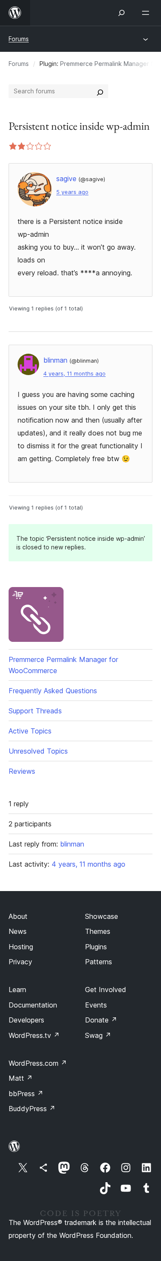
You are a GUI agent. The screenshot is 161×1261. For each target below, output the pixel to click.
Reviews (22, 771)
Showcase (101, 916)
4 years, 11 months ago (74, 373)
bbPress (26, 1093)
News (18, 931)
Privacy (20, 961)
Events (96, 1005)
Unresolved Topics (38, 751)
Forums (19, 38)
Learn (17, 989)
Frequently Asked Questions (53, 690)
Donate (101, 1020)
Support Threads (35, 711)
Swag (98, 1035)
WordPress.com (38, 1063)
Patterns (98, 961)
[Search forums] (100, 91)
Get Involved (105, 989)
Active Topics (30, 731)
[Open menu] (147, 13)
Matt (21, 1078)
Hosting (21, 946)
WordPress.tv (34, 1035)
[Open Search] (121, 13)
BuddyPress (32, 1108)
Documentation (33, 1005)
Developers (26, 1020)
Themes (97, 931)
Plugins (96, 946)
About (18, 916)
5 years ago (72, 192)
